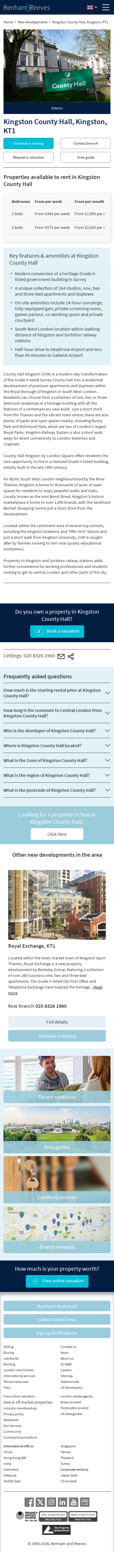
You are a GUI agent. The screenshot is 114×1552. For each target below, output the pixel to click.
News (65, 1352)
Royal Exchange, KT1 (31, 945)
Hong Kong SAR (15, 1458)
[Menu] (105, 7)
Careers (66, 1370)
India (7, 1463)
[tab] (57, 108)
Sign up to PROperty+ (57, 1333)
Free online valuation (63, 1281)
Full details (57, 1022)
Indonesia (11, 1469)
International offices (19, 1446)
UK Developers (71, 1387)
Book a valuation (63, 631)
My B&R (66, 1364)
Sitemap (67, 1376)
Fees (7, 1387)
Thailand (67, 1458)
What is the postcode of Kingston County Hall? (50, 790)
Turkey (65, 1463)
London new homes (18, 1370)
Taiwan (66, 1452)
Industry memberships (20, 1408)
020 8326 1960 (39, 655)
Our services (12, 1425)
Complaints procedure (20, 1437)
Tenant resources (16, 1381)
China (8, 1452)
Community (12, 1431)
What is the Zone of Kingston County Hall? (45, 760)
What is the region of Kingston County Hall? (47, 775)
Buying (9, 1352)
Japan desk (69, 1475)
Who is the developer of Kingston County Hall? (50, 730)
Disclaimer (11, 1420)
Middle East (12, 1481)
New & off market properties (28, 1402)
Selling (8, 1346)
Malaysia (10, 1475)
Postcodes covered (75, 1408)
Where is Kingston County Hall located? (43, 745)
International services (19, 1376)
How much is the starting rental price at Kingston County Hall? (52, 692)
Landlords (11, 1358)
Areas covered (71, 1402)
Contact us (68, 1346)
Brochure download (57, 1306)
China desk (69, 1481)
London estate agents (77, 1396)
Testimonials (70, 1381)
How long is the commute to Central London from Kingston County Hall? (53, 713)
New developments (32, 22)
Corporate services (74, 1469)
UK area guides (71, 1413)
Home (8, 22)
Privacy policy (14, 1414)
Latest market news (57, 1319)
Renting (9, 1364)
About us (67, 1358)
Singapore (68, 1446)
